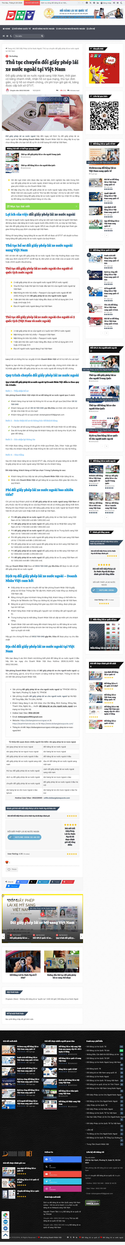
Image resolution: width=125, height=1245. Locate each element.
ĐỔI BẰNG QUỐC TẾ (22, 29)
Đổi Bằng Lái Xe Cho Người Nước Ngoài (102, 1101)
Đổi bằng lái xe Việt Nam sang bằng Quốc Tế (110, 697)
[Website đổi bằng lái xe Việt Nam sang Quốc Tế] (96, 469)
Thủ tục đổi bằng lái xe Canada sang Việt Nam (112, 505)
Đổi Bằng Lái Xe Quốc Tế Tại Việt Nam (102, 1113)
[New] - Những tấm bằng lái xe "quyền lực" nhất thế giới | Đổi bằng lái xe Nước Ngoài (45, 999)
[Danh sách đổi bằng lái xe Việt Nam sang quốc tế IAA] (95, 259)
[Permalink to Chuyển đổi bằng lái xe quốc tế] (8, 1198)
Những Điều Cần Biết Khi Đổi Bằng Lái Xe (103, 1054)
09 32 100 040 (37, 408)
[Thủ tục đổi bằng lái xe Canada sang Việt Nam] (112, 496)
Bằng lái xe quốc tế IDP (68, 1069)
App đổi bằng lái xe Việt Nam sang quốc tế (111, 223)
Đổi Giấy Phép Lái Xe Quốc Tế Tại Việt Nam (104, 1123)
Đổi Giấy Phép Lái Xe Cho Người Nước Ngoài (42, 906)
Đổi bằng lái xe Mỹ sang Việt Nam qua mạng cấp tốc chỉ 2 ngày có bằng (111, 710)
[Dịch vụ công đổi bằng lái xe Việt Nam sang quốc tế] (8, 1093)
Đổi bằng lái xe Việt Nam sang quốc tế (102, 1073)
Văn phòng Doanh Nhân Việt (51, 1237)
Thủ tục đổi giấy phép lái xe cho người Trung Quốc (41, 154)
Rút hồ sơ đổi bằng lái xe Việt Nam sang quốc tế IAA (111, 321)
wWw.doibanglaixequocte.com (57, 798)
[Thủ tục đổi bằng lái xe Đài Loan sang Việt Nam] (96, 496)
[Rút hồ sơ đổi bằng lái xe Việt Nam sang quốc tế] (95, 182)
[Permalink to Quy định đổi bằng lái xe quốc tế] (95, 679)
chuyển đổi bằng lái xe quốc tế (102, 1175)
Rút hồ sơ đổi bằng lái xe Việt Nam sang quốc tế (111, 182)
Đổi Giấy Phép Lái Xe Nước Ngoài (29, 48)
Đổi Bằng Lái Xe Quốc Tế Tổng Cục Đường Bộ (104, 1138)
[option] (42, 918)
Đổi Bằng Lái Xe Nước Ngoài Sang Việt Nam (104, 1062)
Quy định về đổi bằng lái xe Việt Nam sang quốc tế (111, 209)
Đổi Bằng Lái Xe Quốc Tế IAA (98, 1050)
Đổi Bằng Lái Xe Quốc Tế (96, 1047)
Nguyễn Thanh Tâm (50, 1212)
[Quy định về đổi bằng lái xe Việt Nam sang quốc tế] (95, 210)
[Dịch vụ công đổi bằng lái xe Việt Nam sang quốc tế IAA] (95, 275)
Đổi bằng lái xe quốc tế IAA (110, 722)
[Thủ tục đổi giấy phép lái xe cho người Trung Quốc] (12, 157)
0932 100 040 (41, 566)
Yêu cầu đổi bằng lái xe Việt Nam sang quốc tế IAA (111, 307)
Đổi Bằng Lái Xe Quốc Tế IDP (98, 1058)
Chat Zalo (5, 1225)
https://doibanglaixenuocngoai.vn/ (35, 720)
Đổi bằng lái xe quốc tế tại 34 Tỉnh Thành (103, 1084)
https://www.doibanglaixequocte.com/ (57, 723)
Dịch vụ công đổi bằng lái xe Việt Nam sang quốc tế (60, 3)
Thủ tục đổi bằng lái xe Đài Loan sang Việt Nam (95, 505)
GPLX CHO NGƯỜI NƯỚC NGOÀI (71, 29)
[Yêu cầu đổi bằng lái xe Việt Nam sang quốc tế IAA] (95, 308)
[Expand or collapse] (76, 206)
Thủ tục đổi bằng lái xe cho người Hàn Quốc (38, 165)
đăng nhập (17, 1019)
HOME (7, 29)
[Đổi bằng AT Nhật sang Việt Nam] (50, 1104)
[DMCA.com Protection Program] (92, 1205)
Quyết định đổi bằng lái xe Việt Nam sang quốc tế (111, 196)
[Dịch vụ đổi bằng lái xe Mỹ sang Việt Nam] (50, 1083)
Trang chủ (11, 48)
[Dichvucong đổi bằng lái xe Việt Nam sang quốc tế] (8, 1050)
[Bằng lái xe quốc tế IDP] (50, 1072)
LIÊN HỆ (91, 29)
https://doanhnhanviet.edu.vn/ (25, 723)
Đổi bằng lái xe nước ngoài (113, 1237)
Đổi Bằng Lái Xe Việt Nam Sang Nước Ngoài (104, 1088)
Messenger (5, 1231)
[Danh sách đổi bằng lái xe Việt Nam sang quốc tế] (8, 1071)
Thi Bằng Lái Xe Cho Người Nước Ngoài (102, 1134)
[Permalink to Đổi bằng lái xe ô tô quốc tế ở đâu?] (95, 691)
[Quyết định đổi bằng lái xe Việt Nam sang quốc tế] (95, 196)
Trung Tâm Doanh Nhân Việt (98, 1144)
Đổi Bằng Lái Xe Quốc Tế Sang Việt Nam (102, 1080)
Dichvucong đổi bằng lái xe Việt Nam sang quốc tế (102, 169)
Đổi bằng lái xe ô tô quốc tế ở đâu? (111, 684)
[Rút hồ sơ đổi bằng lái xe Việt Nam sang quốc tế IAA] (95, 322)
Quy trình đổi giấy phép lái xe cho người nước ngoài (42, 922)
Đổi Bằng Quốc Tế (94, 1069)
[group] (42, 214)
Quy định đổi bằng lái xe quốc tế (111, 673)
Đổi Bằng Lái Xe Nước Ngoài (98, 1077)
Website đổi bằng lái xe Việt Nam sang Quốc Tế (96, 478)
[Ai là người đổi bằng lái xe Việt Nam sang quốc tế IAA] (95, 291)
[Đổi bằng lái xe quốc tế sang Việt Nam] (50, 1061)
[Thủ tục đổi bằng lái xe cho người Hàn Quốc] (12, 168)
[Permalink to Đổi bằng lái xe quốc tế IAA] (95, 728)
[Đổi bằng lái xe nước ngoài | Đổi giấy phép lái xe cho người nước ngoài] (20, 15)
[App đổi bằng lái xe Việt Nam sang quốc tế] (95, 224)
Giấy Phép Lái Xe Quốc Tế (97, 1105)
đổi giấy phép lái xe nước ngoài (52, 214)
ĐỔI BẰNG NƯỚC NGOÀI (44, 29)
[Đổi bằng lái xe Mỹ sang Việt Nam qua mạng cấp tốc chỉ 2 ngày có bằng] (50, 1049)
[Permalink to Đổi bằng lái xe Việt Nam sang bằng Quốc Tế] (95, 702)
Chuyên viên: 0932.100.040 (19, 90)
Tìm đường (5, 1218)
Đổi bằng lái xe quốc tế (90, 1237)
